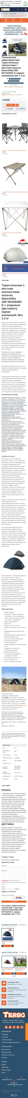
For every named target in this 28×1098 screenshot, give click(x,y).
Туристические (12, 13)
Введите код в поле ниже (7, 895)
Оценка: (3, 886)
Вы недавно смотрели (9, 925)
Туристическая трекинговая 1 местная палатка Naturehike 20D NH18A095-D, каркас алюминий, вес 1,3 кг (8, 941)
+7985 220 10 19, (8, 3)
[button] (10, 46)
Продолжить (14, 901)
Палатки (6, 13)
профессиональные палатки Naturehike (13, 83)
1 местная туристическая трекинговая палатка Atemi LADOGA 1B (8, 969)
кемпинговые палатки (14, 78)
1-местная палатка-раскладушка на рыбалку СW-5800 (20, 969)
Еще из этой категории (10, 952)
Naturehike (8, 93)
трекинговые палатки (13, 81)
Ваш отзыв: (4, 870)
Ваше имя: (4, 865)
